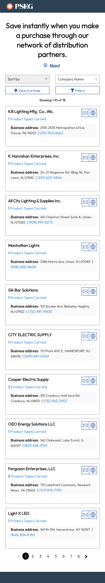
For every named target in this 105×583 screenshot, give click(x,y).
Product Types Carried (27, 119)
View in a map (28, 90)
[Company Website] (93, 113)
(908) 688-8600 (23, 267)
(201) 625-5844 (49, 177)
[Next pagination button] (86, 556)
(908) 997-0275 (41, 222)
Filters (79, 90)
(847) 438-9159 (35, 445)
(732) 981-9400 (40, 311)
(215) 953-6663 (51, 133)
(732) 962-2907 (55, 401)
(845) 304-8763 (23, 535)
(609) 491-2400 (36, 356)
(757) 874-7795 (50, 490)
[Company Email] (85, 113)
